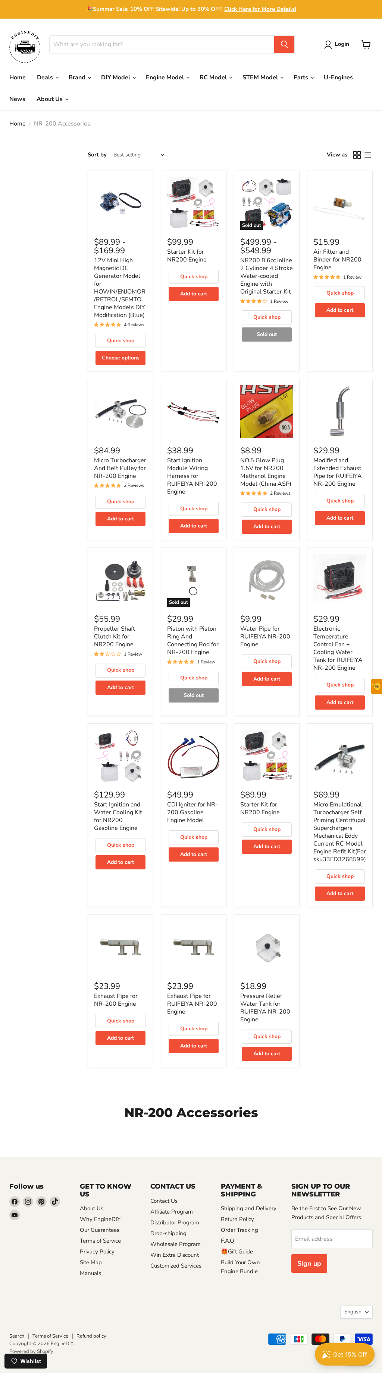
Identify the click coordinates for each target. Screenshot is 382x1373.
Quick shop (120, 340)
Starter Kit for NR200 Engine (187, 256)
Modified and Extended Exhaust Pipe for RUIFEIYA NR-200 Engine (337, 472)
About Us (50, 99)
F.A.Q (227, 1240)
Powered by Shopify (31, 1351)
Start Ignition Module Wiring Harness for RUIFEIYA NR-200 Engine (192, 476)
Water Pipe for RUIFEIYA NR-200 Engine (265, 637)
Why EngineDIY (100, 1219)
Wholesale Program (175, 1244)
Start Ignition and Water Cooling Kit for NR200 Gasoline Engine (118, 816)
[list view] (367, 155)
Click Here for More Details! (260, 9)
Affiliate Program (171, 1211)
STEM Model (260, 77)
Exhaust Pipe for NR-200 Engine (116, 1000)
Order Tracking (239, 1230)
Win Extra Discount (174, 1255)
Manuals (90, 1273)
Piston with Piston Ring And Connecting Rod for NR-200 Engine (193, 640)
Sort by (97, 155)
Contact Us (164, 1201)
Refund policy (91, 1336)
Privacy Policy (97, 1251)
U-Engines (338, 77)
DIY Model (116, 77)
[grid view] (357, 155)
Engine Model (165, 77)
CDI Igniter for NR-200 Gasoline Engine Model (192, 812)
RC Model (214, 77)
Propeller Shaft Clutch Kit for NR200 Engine (114, 637)
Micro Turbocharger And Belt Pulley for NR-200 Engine (120, 468)
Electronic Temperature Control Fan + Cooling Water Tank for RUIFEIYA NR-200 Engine (338, 648)
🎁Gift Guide (237, 1251)
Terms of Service (100, 1240)
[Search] (284, 44)
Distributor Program (174, 1222)
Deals (45, 77)
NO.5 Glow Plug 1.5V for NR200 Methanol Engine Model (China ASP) (265, 472)
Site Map (91, 1262)
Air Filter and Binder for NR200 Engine (337, 260)
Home (17, 77)
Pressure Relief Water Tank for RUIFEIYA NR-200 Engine (265, 1008)
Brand (78, 77)
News (17, 99)
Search (16, 1336)
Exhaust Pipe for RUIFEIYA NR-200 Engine (192, 1004)
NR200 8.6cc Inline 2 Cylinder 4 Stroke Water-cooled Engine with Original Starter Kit (266, 276)
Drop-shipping (168, 1233)
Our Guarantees (99, 1230)
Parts (302, 77)
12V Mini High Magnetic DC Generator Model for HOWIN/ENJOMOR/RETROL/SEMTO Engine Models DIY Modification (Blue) (119, 287)
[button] (338, 44)
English (352, 1311)
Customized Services (175, 1265)
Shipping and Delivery (248, 1208)
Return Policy (237, 1219)
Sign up (309, 1263)
